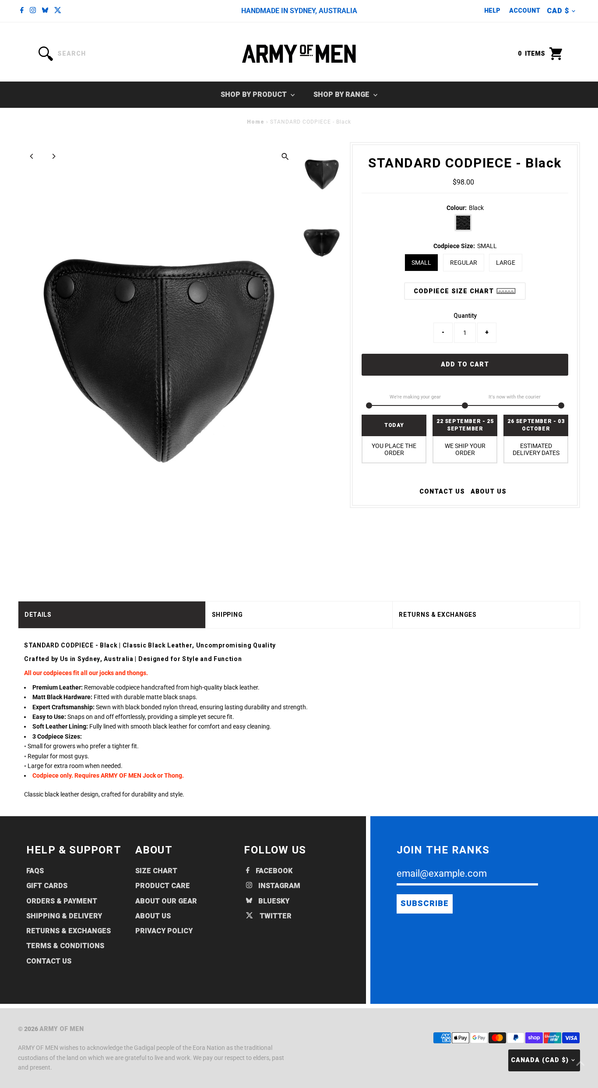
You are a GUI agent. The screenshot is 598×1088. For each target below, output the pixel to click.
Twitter (275, 916)
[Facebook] (22, 10)
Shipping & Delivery (64, 916)
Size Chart (156, 871)
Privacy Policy (164, 931)
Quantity (465, 315)
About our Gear (166, 901)
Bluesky (273, 901)
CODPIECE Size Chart (455, 291)
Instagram (278, 886)
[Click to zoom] (285, 156)
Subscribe (425, 904)
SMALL (421, 262)
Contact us (442, 492)
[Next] (53, 156)
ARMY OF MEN (61, 1029)
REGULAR (463, 262)
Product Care (162, 886)
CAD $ (558, 11)
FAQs (35, 871)
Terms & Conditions (65, 946)
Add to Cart (465, 364)
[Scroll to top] (580, 1064)
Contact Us (48, 961)
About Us (489, 492)
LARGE (505, 262)
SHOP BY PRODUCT (254, 94)
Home (255, 122)
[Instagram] (33, 10)
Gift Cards (46, 886)
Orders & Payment (61, 901)
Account (524, 10)
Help (492, 10)
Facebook (273, 871)
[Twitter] (57, 10)
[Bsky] (45, 10)
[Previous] (32, 156)
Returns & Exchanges (68, 931)
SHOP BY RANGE (342, 94)
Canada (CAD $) (540, 1060)
